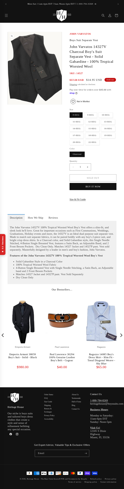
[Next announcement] (118, 4)
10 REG (107, 116)
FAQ (46, 398)
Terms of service (74, 482)
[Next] (121, 335)
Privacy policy (110, 479)
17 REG (78, 136)
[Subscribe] (85, 453)
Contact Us (76, 409)
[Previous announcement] (6, 4)
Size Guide (48, 402)
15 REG (94, 129)
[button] (6, 15)
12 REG (93, 123)
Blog (73, 405)
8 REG (78, 116)
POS (62, 479)
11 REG (78, 123)
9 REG (92, 116)
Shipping (73, 84)
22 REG (94, 143)
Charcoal (79, 155)
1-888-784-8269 (99, 400)
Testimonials (76, 398)
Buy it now (93, 186)
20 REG (78, 143)
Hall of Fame (76, 402)
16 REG (109, 129)
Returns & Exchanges (48, 410)
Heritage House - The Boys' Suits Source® (43, 479)
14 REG (78, 129)
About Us (75, 395)
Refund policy (96, 479)
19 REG (109, 136)
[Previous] (3, 335)
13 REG (109, 123)
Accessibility (48, 419)
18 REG (94, 136)
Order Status (48, 395)
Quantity (73, 161)
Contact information (108, 482)
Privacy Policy (49, 415)
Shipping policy (90, 482)
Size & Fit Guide (78, 199)
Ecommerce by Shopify (78, 479)
